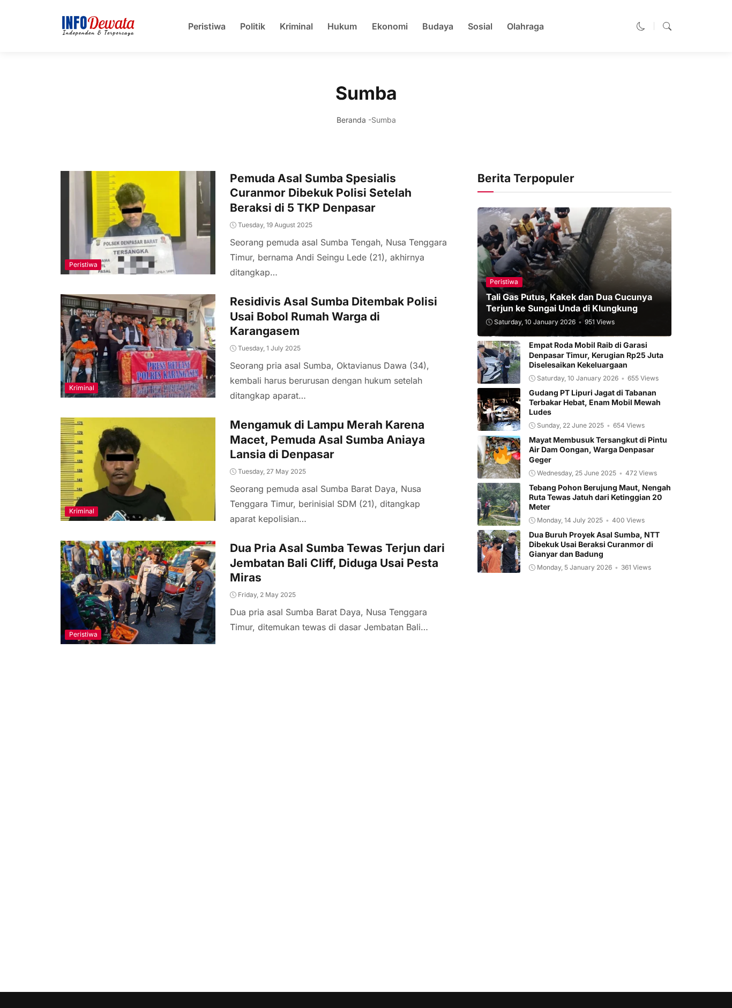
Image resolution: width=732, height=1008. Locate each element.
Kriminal (296, 26)
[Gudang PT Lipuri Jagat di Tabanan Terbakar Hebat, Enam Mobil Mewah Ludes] (498, 423)
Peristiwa (207, 26)
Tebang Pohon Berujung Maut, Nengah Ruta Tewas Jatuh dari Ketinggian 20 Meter (600, 497)
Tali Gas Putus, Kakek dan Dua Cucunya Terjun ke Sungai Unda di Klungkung (569, 303)
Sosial (480, 26)
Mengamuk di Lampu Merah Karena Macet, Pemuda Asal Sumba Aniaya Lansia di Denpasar (327, 439)
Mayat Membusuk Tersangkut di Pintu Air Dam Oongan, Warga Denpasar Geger (598, 450)
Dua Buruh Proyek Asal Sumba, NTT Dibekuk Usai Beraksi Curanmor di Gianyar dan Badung (594, 544)
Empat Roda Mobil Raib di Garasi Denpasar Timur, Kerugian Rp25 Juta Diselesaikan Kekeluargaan (596, 355)
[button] (641, 26)
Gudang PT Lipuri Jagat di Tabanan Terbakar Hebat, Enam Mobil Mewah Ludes (595, 402)
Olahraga (525, 26)
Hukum (342, 26)
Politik (252, 26)
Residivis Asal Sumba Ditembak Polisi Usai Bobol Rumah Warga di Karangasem (333, 316)
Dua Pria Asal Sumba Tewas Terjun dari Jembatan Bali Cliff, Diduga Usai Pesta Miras (337, 562)
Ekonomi (390, 26)
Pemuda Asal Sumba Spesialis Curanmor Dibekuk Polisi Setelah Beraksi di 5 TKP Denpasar (321, 192)
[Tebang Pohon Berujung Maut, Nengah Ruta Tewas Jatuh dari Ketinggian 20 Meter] (498, 518)
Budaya (437, 26)
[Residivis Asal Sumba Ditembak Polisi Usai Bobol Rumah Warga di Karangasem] (138, 390)
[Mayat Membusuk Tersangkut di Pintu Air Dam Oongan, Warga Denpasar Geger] (498, 471)
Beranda (351, 119)
